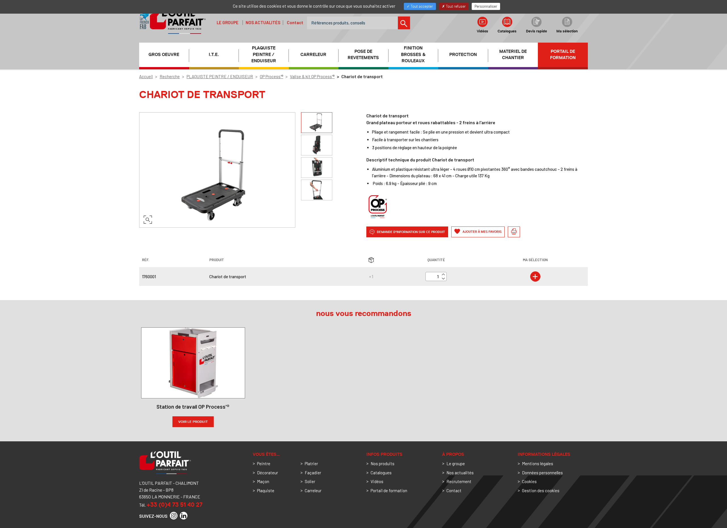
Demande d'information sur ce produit (410, 232)
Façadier (313, 472)
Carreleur (313, 490)
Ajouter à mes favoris (482, 232)
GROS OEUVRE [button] (164, 54)
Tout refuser (455, 6)
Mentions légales (537, 463)
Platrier (311, 463)
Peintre (263, 463)
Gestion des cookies (540, 490)
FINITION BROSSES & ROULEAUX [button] (413, 54)
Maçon (263, 481)
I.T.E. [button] (214, 54)
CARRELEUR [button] (313, 54)
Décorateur (267, 472)
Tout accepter (421, 6)
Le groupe (228, 22)
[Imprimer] (514, 231)
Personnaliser (486, 6)
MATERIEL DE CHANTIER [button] (513, 55)
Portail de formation (563, 55)
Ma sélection (567, 31)
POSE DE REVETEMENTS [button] (363, 55)
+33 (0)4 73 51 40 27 (174, 504)
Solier (310, 481)
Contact (295, 22)
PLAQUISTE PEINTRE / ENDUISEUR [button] (263, 54)
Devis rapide (536, 31)
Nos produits (382, 463)
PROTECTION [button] (463, 54)
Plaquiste (265, 490)
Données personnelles (542, 472)
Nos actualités (263, 22)
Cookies (529, 481)
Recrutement (458, 481)
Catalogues (507, 31)
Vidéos (482, 31)
